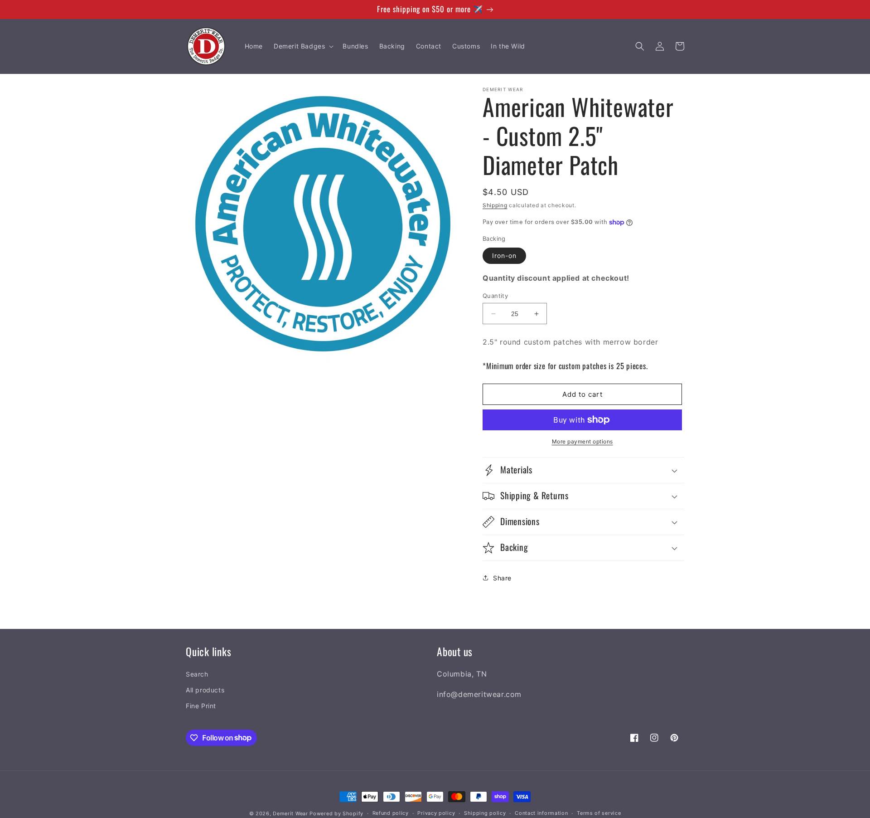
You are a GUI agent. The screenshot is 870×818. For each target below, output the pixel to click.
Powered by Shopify (336, 813)
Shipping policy (485, 813)
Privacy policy (436, 813)
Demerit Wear (290, 813)
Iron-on (504, 255)
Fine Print (201, 706)
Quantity (495, 295)
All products (205, 690)
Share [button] (502, 578)
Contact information (541, 813)
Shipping (495, 205)
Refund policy (390, 813)
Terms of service (599, 813)
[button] (302, 46)
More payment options (582, 441)
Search (197, 674)
